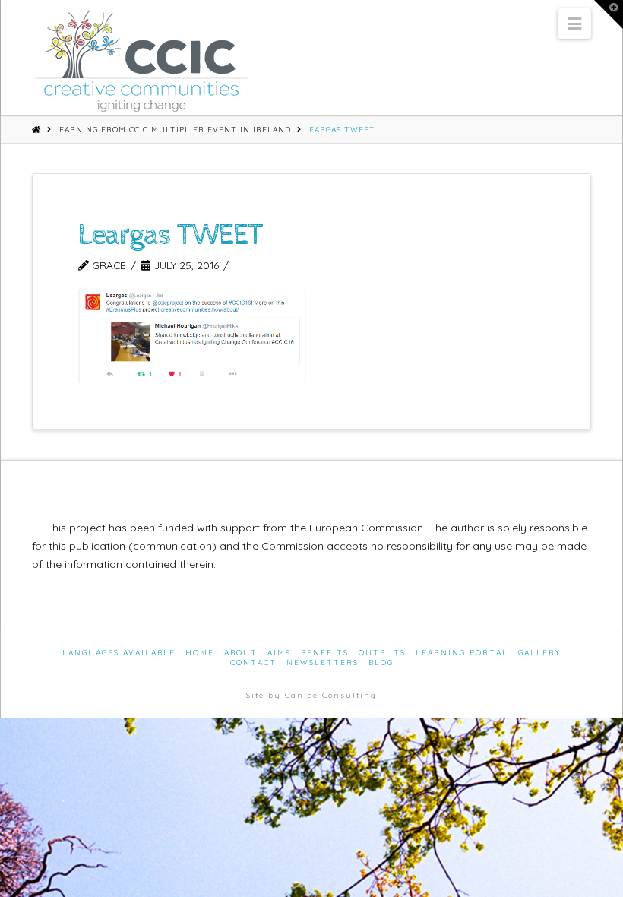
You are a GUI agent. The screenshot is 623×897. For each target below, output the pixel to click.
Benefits (325, 653)
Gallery (539, 653)
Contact (253, 662)
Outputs (382, 653)
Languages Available (119, 653)
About (241, 653)
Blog (381, 662)
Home (199, 653)
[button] (574, 23)
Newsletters (322, 662)
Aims (279, 653)
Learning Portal (462, 653)
